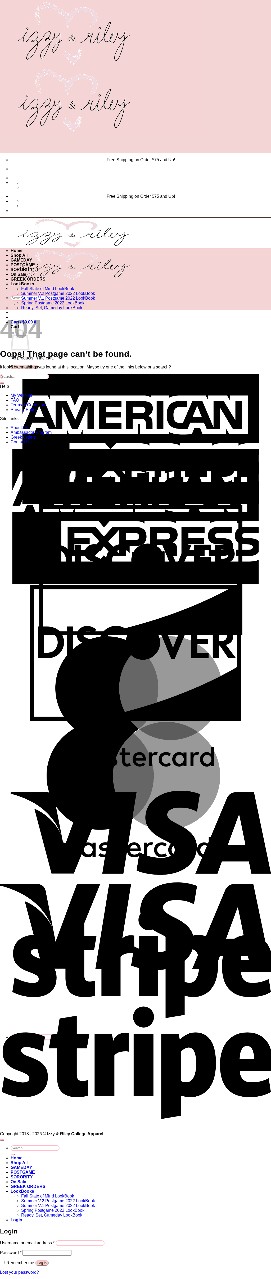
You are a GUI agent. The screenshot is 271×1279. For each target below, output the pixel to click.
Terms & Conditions (29, 405)
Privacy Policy (24, 409)
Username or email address (27, 1243)
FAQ (15, 400)
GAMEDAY (21, 260)
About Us (19, 427)
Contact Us (21, 442)
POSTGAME (23, 265)
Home (16, 250)
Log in (42, 1263)
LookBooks (22, 284)
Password (10, 1252)
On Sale (18, 274)
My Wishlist (21, 395)
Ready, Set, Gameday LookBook (51, 307)
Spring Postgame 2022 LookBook (52, 303)
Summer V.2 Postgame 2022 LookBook (58, 293)
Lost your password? (19, 1272)
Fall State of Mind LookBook (47, 288)
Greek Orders (23, 437)
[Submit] (13, 304)
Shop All (19, 255)
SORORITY (22, 269)
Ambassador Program (31, 432)
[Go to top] (2, 1140)
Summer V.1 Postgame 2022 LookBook (58, 298)
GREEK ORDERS (28, 279)
